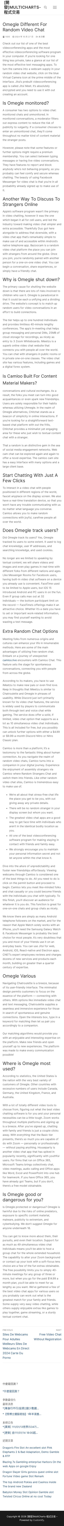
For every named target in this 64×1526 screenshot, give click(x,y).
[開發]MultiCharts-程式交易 (22, 7)
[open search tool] (45, 7)
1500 (7, 37)
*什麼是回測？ (11, 1391)
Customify (38, 1520)
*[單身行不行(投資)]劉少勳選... (21, 1408)
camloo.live (10, 660)
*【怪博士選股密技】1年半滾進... (22, 1414)
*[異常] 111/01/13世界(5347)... (21, 1426)
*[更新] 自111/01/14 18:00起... (20, 1432)
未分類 (41, 37)
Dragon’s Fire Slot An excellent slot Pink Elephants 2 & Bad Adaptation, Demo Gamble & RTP (31, 1452)
